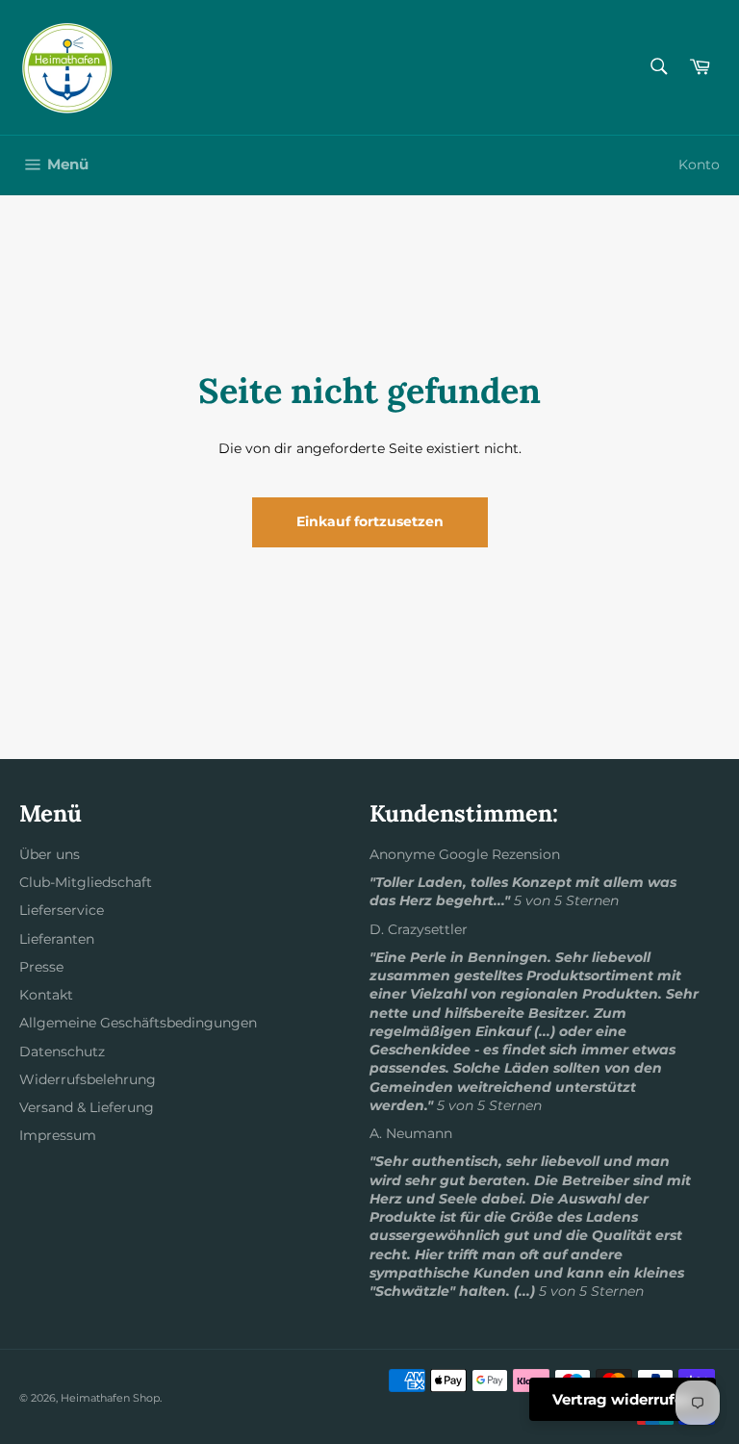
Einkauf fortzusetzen (370, 521)
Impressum (57, 1135)
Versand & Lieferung (86, 1107)
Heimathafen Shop (110, 1398)
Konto (699, 164)
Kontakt (46, 994)
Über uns (49, 854)
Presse (41, 966)
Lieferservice (61, 910)
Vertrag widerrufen (622, 1399)
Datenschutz (62, 1051)
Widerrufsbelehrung (87, 1079)
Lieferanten (56, 939)
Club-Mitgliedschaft (85, 882)
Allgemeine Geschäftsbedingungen (138, 1022)
